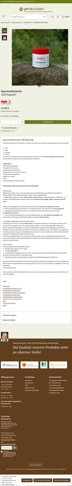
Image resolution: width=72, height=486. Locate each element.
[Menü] (3, 16)
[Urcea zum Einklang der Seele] (43, 364)
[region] (36, 57)
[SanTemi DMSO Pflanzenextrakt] (58, 364)
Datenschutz (29, 383)
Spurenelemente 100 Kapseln (40, 22)
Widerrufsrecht (30, 388)
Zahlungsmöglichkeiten (56, 388)
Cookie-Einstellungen (32, 390)
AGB (26, 385)
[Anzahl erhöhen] (18, 122)
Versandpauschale (55, 385)
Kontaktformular (54, 393)
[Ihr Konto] (57, 17)
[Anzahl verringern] (3, 122)
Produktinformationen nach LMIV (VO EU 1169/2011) (21, 186)
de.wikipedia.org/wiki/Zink (11, 295)
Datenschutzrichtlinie (8, 440)
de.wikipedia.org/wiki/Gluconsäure (14, 292)
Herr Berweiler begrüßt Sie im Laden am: (11, 402)
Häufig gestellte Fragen (56, 390)
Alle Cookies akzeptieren (61, 480)
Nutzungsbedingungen (8, 444)
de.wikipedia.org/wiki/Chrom (12, 288)
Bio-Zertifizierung (54, 383)
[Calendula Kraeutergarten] (29, 364)
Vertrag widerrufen (36, 465)
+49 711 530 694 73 (9, 1)
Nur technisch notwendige (42, 480)
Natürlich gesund (5, 22)
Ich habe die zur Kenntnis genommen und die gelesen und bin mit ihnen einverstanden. (9, 454)
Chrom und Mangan (9, 303)
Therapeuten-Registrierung (58, 380)
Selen (4, 305)
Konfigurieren (27, 480)
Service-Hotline (7, 382)
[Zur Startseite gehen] (36, 9)
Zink (4, 301)
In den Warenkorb (48, 122)
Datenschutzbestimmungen (9, 452)
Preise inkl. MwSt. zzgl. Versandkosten (10, 111)
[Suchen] (44, 16)
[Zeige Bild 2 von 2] (40, 86)
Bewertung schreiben (9, 320)
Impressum (28, 380)
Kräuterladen (6, 393)
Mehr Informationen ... (8, 484)
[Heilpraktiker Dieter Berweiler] (10, 364)
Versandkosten (32, 469)
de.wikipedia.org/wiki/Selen (12, 290)
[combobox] (25, 16)
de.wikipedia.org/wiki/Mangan (12, 297)
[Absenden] (14, 448)
